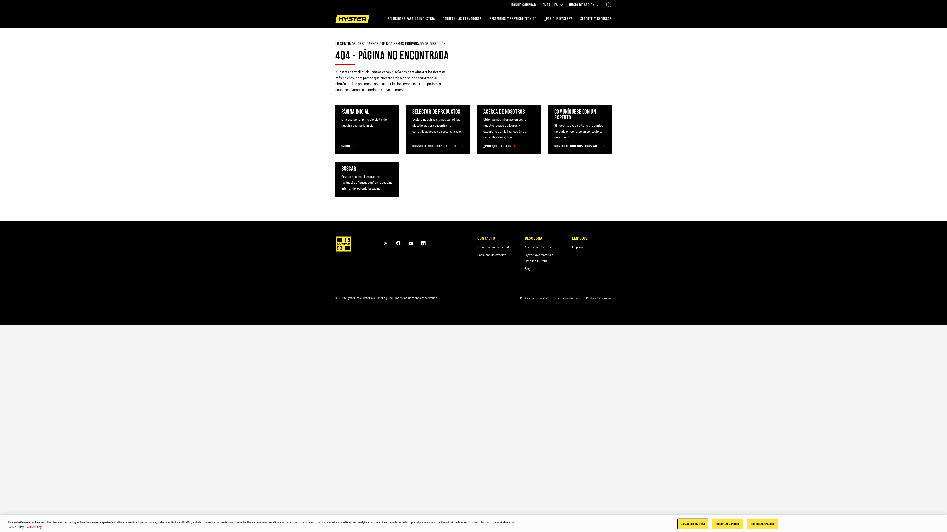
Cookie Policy (34, 527)
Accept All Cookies (762, 524)
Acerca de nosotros (538, 247)
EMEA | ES (550, 5)
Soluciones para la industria (411, 19)
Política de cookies (599, 298)
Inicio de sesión (582, 5)
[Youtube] (411, 243)
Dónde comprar (523, 5)
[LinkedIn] (423, 243)
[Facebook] (398, 243)
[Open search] (609, 5)
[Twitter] (386, 243)
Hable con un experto (491, 255)
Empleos (577, 247)
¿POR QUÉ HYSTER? (558, 19)
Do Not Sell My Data (693, 524)
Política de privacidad (534, 298)
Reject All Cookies (727, 524)
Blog (528, 269)
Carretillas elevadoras (462, 19)
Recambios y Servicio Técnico (513, 19)
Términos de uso (567, 298)
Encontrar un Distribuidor (494, 247)
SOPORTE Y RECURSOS (596, 19)
